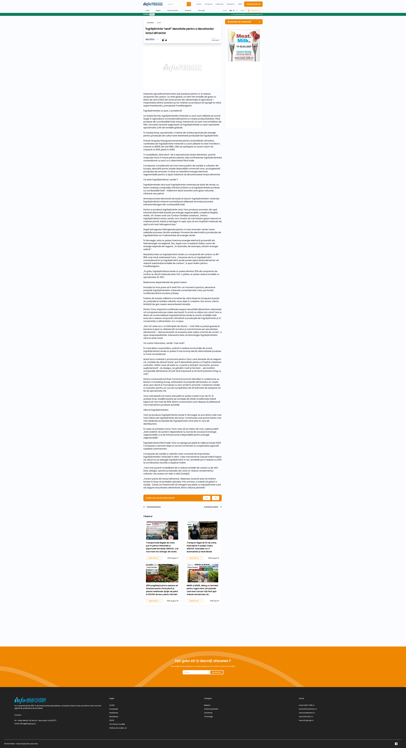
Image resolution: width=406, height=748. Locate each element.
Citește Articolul (153, 558)
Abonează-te (216, 672)
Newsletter (231, 4)
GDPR (240, 4)
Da (206, 498)
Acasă (199, 4)
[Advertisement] (182, 623)
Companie (208, 4)
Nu (216, 498)
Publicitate (220, 4)
